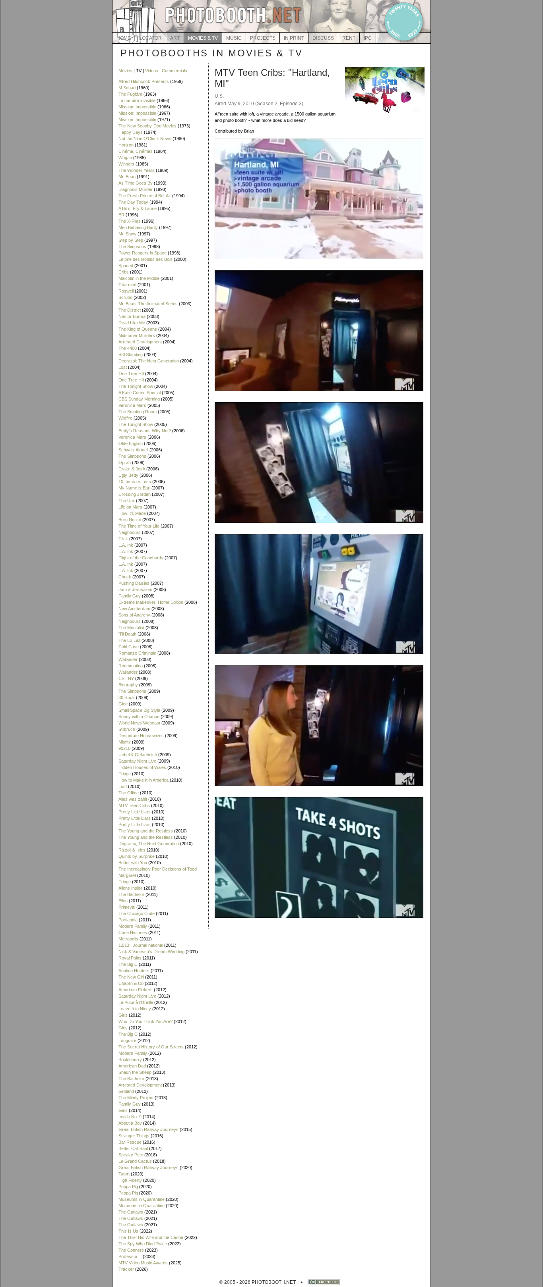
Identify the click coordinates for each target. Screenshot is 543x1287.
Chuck (124, 576)
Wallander (128, 659)
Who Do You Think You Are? (145, 1021)
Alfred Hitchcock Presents (143, 81)
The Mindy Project (135, 1097)
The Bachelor (131, 894)
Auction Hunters (133, 970)
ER (121, 214)
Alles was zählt (132, 799)
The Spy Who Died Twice (142, 1243)
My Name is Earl (134, 488)
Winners (126, 164)
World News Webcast (139, 723)
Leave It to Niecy (134, 1008)
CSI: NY (126, 678)
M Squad (127, 87)
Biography (128, 684)
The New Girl (131, 977)
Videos (151, 70)
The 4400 (127, 348)
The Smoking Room (137, 411)
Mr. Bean (127, 176)
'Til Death (127, 634)
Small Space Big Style (139, 710)
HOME (123, 38)
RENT (348, 38)
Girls (123, 1015)
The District (129, 310)
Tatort (124, 1173)
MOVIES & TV (203, 38)
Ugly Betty (128, 475)
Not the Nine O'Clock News (144, 138)
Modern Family (132, 926)
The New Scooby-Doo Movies (147, 125)
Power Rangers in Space (142, 252)
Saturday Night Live (137, 761)
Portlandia (128, 919)
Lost (122, 367)
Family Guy (129, 595)
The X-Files (129, 221)
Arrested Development (140, 341)
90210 (124, 748)
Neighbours (129, 532)
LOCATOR (150, 38)
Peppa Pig (128, 1186)
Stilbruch (126, 729)
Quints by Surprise (136, 856)
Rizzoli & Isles (131, 850)
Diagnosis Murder (135, 189)
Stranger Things (133, 1135)
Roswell (126, 291)
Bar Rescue (130, 1142)
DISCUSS (323, 38)
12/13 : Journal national (140, 945)
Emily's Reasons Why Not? (144, 430)
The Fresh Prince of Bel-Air (144, 195)
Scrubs (125, 297)
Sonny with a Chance (138, 716)
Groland (126, 1091)
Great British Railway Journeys (148, 1129)
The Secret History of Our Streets (151, 1046)
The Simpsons (132, 246)
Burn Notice (129, 519)
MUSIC (234, 38)
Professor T (130, 1256)
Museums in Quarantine (141, 1199)
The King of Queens (137, 329)
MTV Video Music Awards (143, 1262)
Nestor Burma (131, 316)
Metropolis (128, 938)
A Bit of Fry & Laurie (137, 208)
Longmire (127, 1040)
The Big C (128, 964)
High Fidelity (130, 1180)
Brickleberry (130, 1059)
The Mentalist (131, 627)
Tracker (126, 1269)
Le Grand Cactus (135, 1161)
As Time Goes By (135, 183)
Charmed (127, 284)
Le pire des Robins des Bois (145, 259)
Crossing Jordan (134, 494)
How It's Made (132, 513)
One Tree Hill (131, 373)
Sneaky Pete (130, 1154)
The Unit (126, 500)
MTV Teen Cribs (134, 805)
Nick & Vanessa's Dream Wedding (151, 951)
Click (123, 538)
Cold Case (128, 646)
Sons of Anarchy (134, 615)
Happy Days (130, 132)
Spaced (125, 265)
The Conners (131, 1250)
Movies (125, 70)
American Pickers (135, 989)
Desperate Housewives (141, 735)
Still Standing (130, 354)
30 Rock (126, 697)
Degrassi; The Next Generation (148, 843)
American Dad (132, 1066)
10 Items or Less (134, 481)
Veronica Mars (132, 405)
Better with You (132, 862)
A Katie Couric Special (139, 392)
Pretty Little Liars (134, 811)
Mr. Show (127, 233)
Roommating (130, 665)
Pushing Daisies (133, 583)
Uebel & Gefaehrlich (137, 754)
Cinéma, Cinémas (135, 151)
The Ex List (129, 640)
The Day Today (133, 202)
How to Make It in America (143, 780)
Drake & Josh (131, 468)
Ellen (123, 900)
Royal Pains (130, 958)
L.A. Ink (125, 545)
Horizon (126, 145)
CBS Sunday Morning (139, 399)
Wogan (125, 157)
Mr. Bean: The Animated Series (148, 303)
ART (175, 38)
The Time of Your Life (138, 526)
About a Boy (130, 1123)
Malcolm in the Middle (138, 278)
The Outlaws (130, 1212)
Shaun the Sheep (134, 1072)
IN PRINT (294, 38)
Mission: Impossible (137, 106)
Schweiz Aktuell (133, 449)
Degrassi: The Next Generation (148, 360)
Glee (123, 703)
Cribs (123, 272)
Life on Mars (130, 507)
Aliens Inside (130, 888)
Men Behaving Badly (138, 227)
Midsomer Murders (136, 335)
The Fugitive (130, 94)
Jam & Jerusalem (135, 589)
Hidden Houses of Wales (142, 767)
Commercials (174, 70)
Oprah (124, 462)
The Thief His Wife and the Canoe (150, 1237)
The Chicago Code (136, 913)
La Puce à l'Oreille (135, 1002)
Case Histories (132, 932)
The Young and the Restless (145, 830)
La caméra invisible (136, 100)
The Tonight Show (135, 386)
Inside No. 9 (130, 1116)
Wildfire (125, 418)
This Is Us (128, 1231)
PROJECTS (262, 38)
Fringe (124, 773)
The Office (128, 792)
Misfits (124, 742)
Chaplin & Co (131, 983)
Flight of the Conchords (140, 557)
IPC (368, 38)
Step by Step (130, 240)
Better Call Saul (133, 1148)
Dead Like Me (131, 322)
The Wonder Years (136, 170)
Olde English (130, 443)
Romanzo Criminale (137, 653)
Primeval (126, 907)
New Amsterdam (134, 608)
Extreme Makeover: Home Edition (150, 602)
